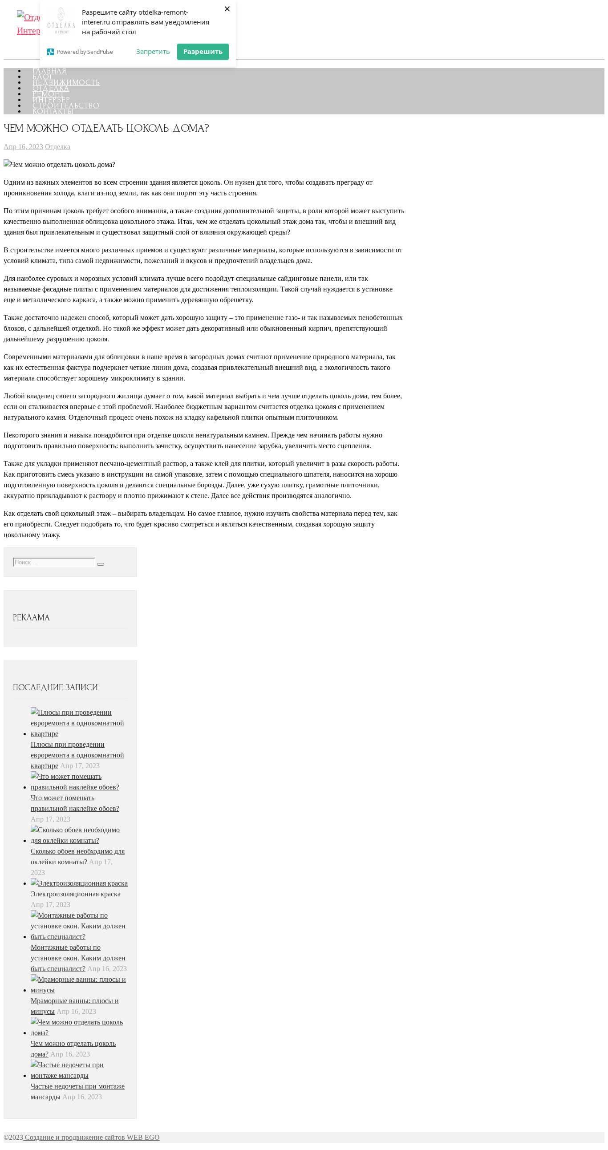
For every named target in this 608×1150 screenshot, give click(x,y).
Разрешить (203, 51)
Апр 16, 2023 (23, 146)
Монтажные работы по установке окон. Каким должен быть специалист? (78, 957)
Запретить (153, 51)
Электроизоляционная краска (76, 894)
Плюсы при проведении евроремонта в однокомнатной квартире (77, 755)
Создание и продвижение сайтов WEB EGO (91, 1137)
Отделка (57, 146)
